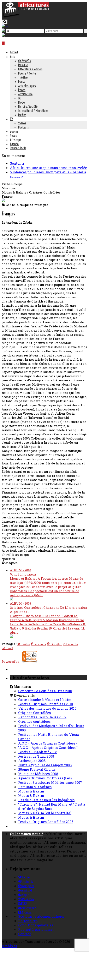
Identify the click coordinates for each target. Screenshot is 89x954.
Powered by (12, 661)
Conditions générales (35, 925)
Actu (12, 57)
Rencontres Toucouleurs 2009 (42, 717)
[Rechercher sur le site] (4, 22)
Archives (9, 946)
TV (11, 119)
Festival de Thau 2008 (36, 756)
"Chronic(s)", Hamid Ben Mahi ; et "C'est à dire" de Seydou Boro (51, 806)
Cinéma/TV (24, 61)
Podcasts (23, 127)
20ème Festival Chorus (36, 769)
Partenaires (27, 920)
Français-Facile (18, 148)
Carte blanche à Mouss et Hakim (44, 699)
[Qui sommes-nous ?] (3, 35)
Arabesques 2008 (32, 760)
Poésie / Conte (27, 73)
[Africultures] (25, 17)
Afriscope (15, 140)
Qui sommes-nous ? (26, 834)
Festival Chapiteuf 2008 (37, 752)
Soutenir (17, 163)
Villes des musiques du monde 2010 (47, 708)
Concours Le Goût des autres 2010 (45, 691)
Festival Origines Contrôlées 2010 (45, 704)
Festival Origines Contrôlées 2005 (45, 821)
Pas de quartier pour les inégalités (46, 800)
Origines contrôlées (34, 721)
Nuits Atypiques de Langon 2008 (45, 765)
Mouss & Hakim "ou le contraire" (44, 813)
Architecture (25, 94)
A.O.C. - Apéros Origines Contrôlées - (47, 743)
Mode (21, 102)
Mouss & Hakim (31, 791)
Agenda (14, 144)
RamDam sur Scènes (35, 787)
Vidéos (22, 123)
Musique (23, 65)
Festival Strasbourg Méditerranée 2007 (50, 782)
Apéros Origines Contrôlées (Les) (45, 778)
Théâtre (23, 77)
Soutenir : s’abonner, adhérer (41, 916)
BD (19, 98)
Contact (24, 934)
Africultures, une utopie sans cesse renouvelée (48, 167)
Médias (22, 115)
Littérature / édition (30, 69)
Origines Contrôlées (34, 712)
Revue (13, 135)
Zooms (14, 131)
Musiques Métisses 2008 (38, 774)
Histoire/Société (27, 106)
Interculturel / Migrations (33, 111)
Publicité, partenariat (36, 929)
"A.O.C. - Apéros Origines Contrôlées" (48, 747)
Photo (21, 90)
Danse (21, 82)
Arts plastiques (27, 86)
